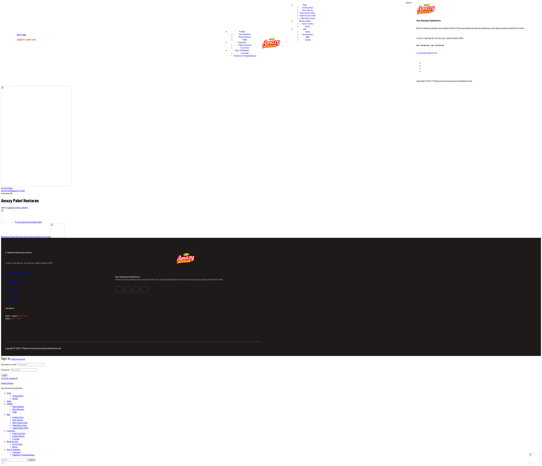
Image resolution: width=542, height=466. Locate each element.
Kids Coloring (17, 420)
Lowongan (16, 452)
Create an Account (18, 359)
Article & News (7, 188)
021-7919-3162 (13, 283)
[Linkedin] (136, 289)
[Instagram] (127, 289)
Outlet (9, 401)
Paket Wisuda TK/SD (20, 428)
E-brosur (15, 438)
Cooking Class (18, 417)
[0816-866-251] (6, 297)
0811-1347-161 (13, 291)
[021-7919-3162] (6, 279)
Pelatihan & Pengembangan (23, 454)
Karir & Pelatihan (13, 449)
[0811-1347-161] (6, 288)
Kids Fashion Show (19, 422)
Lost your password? (9, 378)
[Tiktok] (144, 289)
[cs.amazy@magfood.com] (6, 270)
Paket (14, 411)
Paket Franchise (18, 433)
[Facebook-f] (119, 289)
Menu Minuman (18, 409)
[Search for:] (14, 460)
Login (4, 375)
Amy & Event (17, 444)
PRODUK (10, 403)
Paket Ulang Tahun (19, 425)
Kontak (15, 398)
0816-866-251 (12, 300)
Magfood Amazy (7, 383)
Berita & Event (12, 441)
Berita (14, 446)
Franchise (11, 430)
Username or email (9, 364)
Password (5, 369)
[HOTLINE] (18, 29)
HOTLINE (21, 35)
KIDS (8, 414)
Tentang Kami (17, 395)
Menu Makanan (18, 406)
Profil (9, 393)
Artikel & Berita (18, 436)
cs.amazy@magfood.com (426, 52)
